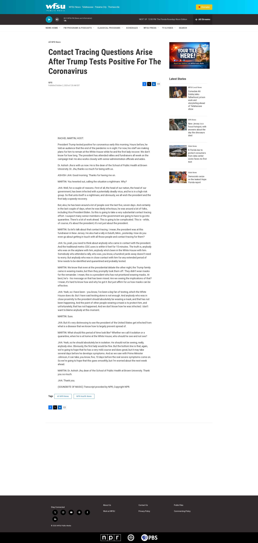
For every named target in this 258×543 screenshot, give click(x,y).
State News (192, 146)
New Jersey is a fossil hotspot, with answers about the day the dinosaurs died (197, 129)
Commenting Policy (182, 511)
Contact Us (143, 505)
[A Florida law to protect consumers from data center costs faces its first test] (178, 151)
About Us (107, 505)
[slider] (61, 19)
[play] (49, 19)
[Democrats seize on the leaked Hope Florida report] (178, 177)
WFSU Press (150, 28)
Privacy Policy (144, 511)
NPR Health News (84, 396)
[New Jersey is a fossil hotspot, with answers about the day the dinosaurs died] (178, 124)
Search (183, 28)
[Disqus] (129, 459)
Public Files (178, 505)
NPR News (192, 120)
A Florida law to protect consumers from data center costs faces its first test (197, 156)
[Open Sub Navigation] (60, 28)
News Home (52, 28)
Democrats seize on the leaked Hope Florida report (197, 179)
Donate (205, 7)
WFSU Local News (195, 87)
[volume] (57, 20)
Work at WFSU (109, 511)
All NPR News (54, 42)
